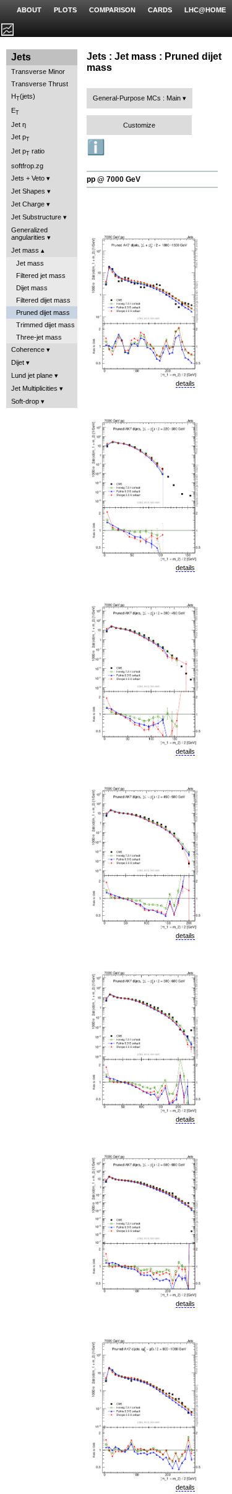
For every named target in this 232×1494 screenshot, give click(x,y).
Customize (139, 125)
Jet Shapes (28, 191)
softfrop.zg (27, 165)
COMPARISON (112, 10)
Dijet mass (32, 288)
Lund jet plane (32, 375)
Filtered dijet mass (43, 300)
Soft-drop (25, 401)
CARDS (160, 10)
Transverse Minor (38, 71)
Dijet (17, 362)
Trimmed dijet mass (45, 325)
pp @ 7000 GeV (113, 179)
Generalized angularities (29, 233)
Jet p (20, 137)
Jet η (18, 124)
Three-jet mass (39, 337)
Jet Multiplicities (34, 388)
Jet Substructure (36, 217)
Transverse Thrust (39, 84)
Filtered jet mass (41, 275)
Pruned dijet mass (43, 312)
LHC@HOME (205, 10)
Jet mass (25, 250)
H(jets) (23, 97)
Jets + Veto (28, 178)
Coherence (28, 349)
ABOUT (29, 10)
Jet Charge (28, 204)
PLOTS (65, 10)
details (185, 383)
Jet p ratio (28, 152)
